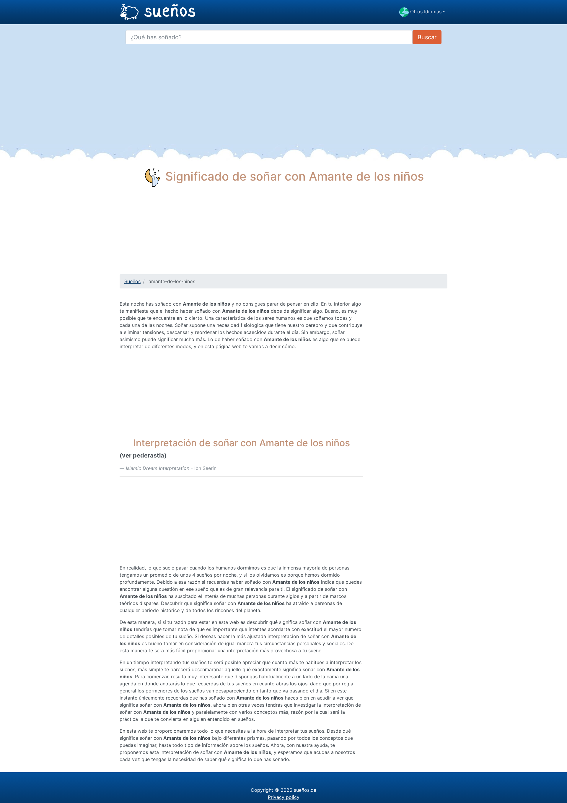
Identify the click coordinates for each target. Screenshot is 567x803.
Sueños (132, 281)
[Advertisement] (283, 233)
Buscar (427, 37)
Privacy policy (283, 797)
